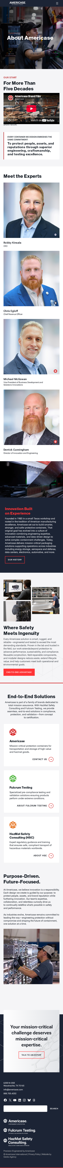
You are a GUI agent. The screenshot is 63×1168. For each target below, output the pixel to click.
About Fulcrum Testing (32, 805)
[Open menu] (57, 3)
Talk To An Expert (32, 1055)
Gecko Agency (10, 1157)
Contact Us (39, 759)
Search (54, 1109)
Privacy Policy (34, 1154)
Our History (15, 560)
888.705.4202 (10, 1093)
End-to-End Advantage (19, 672)
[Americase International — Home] (15, 3)
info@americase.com (13, 1089)
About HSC (40, 855)
